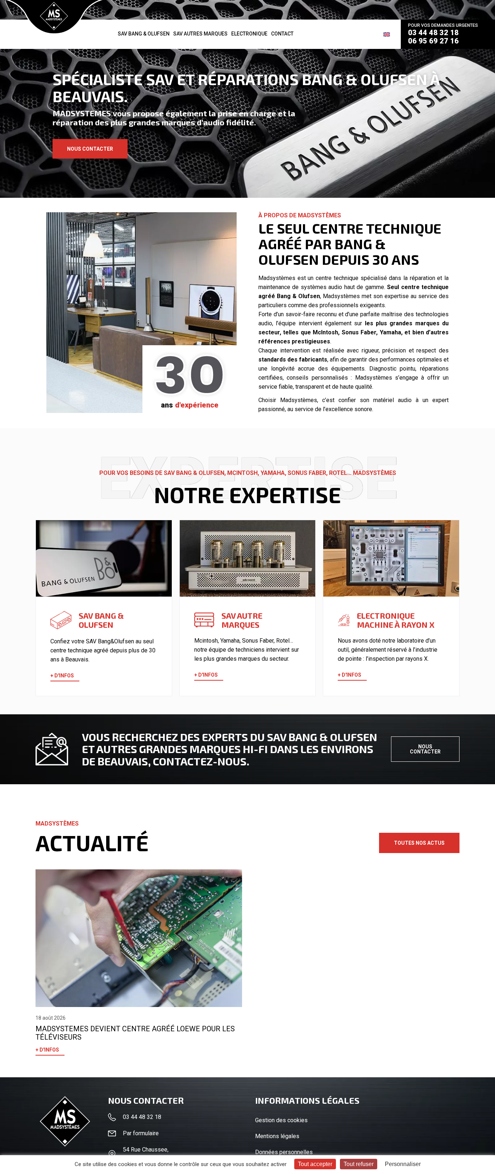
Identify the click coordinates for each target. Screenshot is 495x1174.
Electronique (249, 34)
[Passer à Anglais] (387, 34)
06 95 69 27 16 (433, 41)
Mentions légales (277, 1136)
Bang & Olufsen (298, 296)
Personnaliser (403, 1164)
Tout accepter (315, 1164)
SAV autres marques (200, 34)
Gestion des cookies (281, 1120)
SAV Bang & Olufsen (144, 34)
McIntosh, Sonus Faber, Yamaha (357, 332)
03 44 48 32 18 (433, 32)
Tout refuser (359, 1164)
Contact (282, 34)
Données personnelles (284, 1152)
